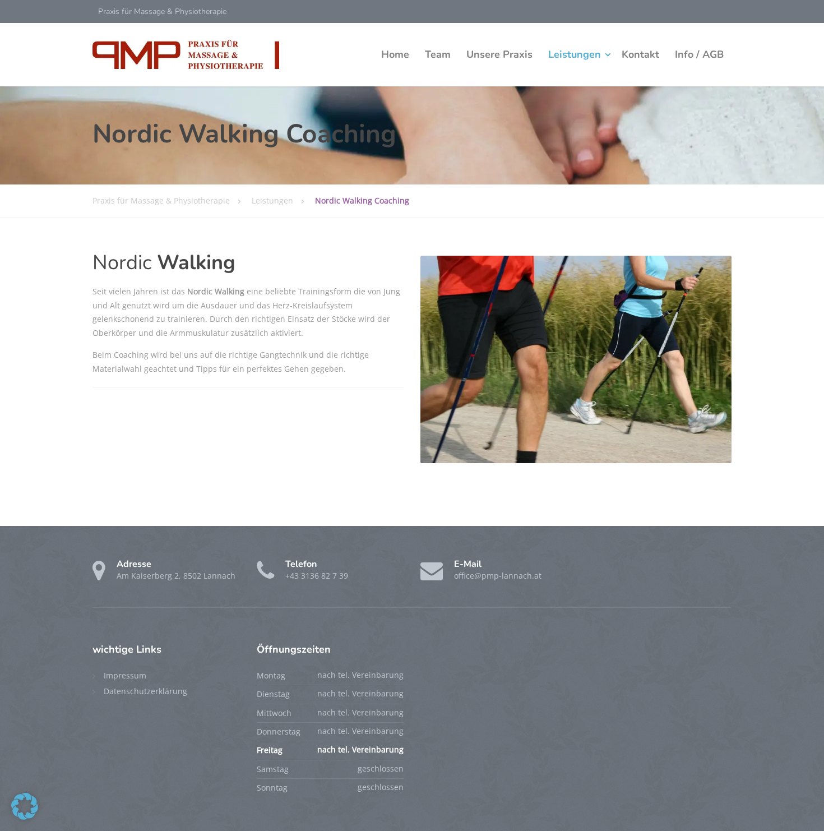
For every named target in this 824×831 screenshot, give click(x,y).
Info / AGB (699, 54)
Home (395, 54)
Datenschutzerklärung (145, 691)
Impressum (125, 675)
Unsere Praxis (499, 54)
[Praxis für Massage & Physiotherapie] (185, 54)
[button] (24, 806)
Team (438, 54)
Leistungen (574, 54)
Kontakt (640, 54)
